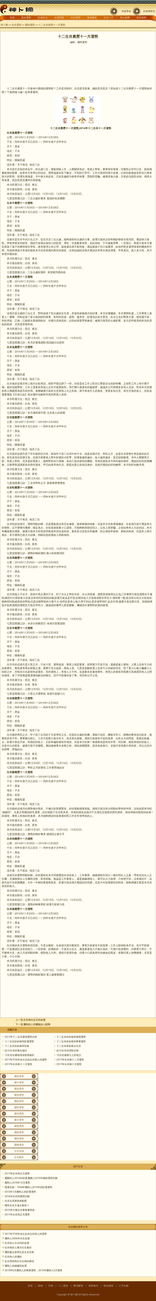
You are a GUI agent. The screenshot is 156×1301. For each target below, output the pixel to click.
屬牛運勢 (19, 1082)
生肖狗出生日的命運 (34, 1019)
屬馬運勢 (19, 1113)
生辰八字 (108, 17)
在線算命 (126, 11)
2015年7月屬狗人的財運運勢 (20, 1191)
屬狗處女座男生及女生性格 (19, 1252)
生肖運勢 (75, 17)
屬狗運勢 (30, 24)
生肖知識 (19, 1151)
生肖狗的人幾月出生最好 (18, 1247)
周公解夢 (125, 17)
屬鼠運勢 (19, 1076)
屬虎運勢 (19, 1088)
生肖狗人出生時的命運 (17, 1243)
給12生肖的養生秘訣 (16, 1050)
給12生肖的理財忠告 (68, 1050)
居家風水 (93, 1285)
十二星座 (63, 1285)
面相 (40, 1285)
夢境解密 (78, 1285)
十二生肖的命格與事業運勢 (71, 1041)
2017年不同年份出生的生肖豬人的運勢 (26, 1059)
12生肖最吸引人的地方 (69, 1055)
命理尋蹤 (59, 17)
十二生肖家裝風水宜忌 (69, 1046)
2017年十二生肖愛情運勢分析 (21, 1036)
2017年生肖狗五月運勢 (17, 1173)
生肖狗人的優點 (13, 1256)
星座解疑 (92, 17)
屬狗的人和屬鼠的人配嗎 (36, 1024)
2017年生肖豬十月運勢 (69, 1064)
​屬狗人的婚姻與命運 (16, 1265)
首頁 (12, 17)
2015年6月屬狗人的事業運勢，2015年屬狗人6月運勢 (33, 1270)
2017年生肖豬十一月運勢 (18, 1064)
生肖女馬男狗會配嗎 (16, 1200)
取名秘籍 (108, 1285)
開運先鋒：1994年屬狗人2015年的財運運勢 (28, 1187)
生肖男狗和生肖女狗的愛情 (19, 1261)
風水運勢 (26, 17)
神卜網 (4, 24)
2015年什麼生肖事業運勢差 (20, 1210)
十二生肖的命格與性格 (17, 1046)
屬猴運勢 (19, 1126)
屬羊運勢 (19, 1119)
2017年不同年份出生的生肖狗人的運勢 (26, 1233)
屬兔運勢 (19, 1094)
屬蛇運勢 (19, 1107)
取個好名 (43, 17)
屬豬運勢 (19, 1144)
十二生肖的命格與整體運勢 (71, 1036)
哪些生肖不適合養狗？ (17, 1205)
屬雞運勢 (19, 1132)
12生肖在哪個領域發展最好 (19, 1055)
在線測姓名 (149, 11)
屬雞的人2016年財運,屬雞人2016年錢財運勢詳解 (31, 1178)
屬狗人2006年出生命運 (17, 1238)
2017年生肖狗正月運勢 (17, 1214)
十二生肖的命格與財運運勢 (19, 1041)
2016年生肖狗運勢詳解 (17, 1196)
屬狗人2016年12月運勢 (17, 1182)
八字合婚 (123, 1285)
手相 (50, 1285)
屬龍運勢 (19, 1101)
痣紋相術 (141, 17)
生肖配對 (19, 1157)
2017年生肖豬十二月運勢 (70, 1059)
